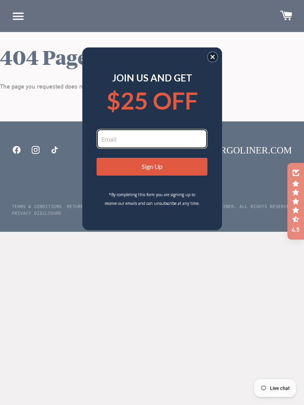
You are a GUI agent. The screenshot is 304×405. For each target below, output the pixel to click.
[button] (212, 57)
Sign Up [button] (152, 166)
